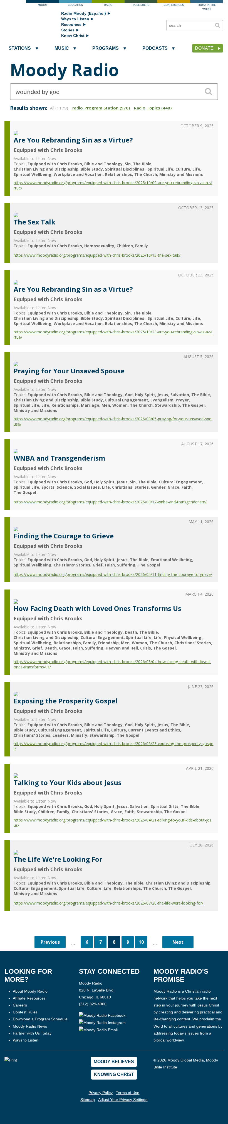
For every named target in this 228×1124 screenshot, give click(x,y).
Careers (20, 1005)
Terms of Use (127, 1092)
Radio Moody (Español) (83, 13)
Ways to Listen (75, 19)
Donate (204, 48)
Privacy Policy (100, 1092)
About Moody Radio (30, 991)
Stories (68, 30)
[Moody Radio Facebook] (102, 1015)
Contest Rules (25, 1012)
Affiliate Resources (29, 998)
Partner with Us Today (32, 1033)
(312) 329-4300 (92, 1004)
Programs (105, 48)
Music (61, 48)
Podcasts (155, 48)
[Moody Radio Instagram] (102, 1022)
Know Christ (73, 35)
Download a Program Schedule (40, 1019)
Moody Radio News (30, 1026)
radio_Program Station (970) (101, 108)
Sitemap (87, 1099)
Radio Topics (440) (153, 108)
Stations (20, 48)
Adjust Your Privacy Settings (122, 1099)
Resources (71, 24)
